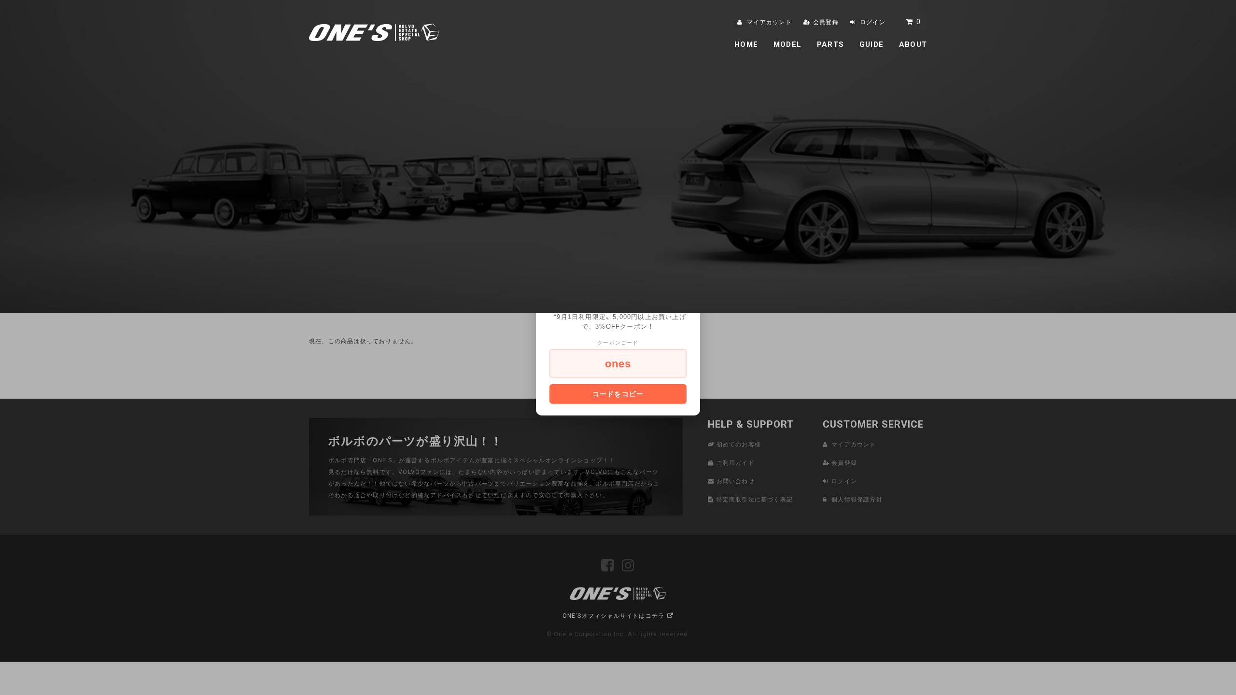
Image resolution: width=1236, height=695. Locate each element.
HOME (746, 44)
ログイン (872, 22)
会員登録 (826, 22)
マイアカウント (769, 22)
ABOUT (913, 44)
